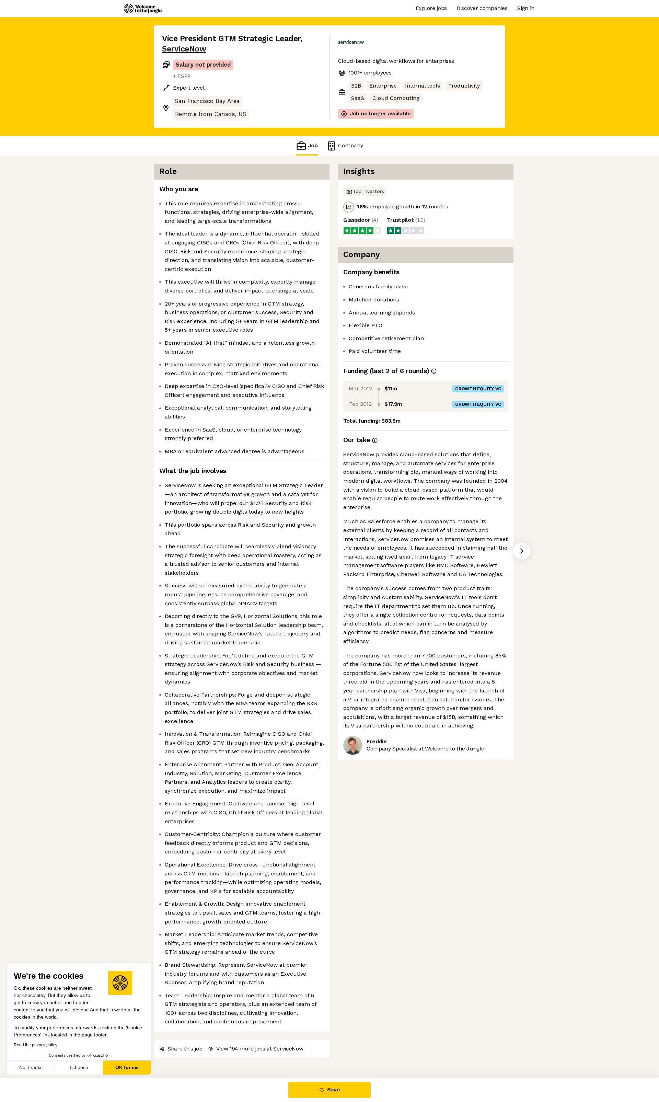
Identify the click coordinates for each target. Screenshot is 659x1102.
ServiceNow (184, 49)
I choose (79, 1067)
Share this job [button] (185, 1048)
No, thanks (31, 1067)
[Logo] (143, 8)
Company (350, 145)
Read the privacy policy (35, 1045)
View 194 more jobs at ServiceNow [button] (259, 1048)
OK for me (127, 1067)
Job (313, 145)
